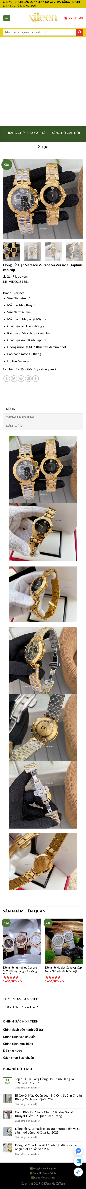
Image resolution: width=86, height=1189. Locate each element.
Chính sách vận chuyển (19, 1036)
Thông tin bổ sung (20, 417)
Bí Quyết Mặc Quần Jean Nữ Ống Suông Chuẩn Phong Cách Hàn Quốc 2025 (48, 1097)
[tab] (43, 409)
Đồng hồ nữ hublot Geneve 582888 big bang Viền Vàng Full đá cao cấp (20, 971)
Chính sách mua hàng (18, 1043)
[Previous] (9, 199)
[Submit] (79, 32)
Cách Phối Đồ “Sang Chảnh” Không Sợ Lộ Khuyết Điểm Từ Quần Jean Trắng (44, 1114)
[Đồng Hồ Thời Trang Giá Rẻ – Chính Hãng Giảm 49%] (43, 18)
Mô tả (10, 409)
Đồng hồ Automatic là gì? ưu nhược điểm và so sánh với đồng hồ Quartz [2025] (47, 1130)
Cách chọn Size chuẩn (18, 1057)
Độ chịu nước (12, 1050)
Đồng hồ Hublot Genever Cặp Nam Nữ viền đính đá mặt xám (63, 971)
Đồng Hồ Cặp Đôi (65, 133)
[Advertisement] (43, 81)
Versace (18, 293)
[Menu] (6, 18)
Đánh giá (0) (14, 426)
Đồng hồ (37, 133)
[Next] (76, 199)
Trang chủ (15, 133)
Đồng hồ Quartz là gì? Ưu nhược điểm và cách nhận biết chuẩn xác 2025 (47, 1147)
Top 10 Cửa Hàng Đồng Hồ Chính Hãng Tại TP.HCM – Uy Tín (45, 1081)
